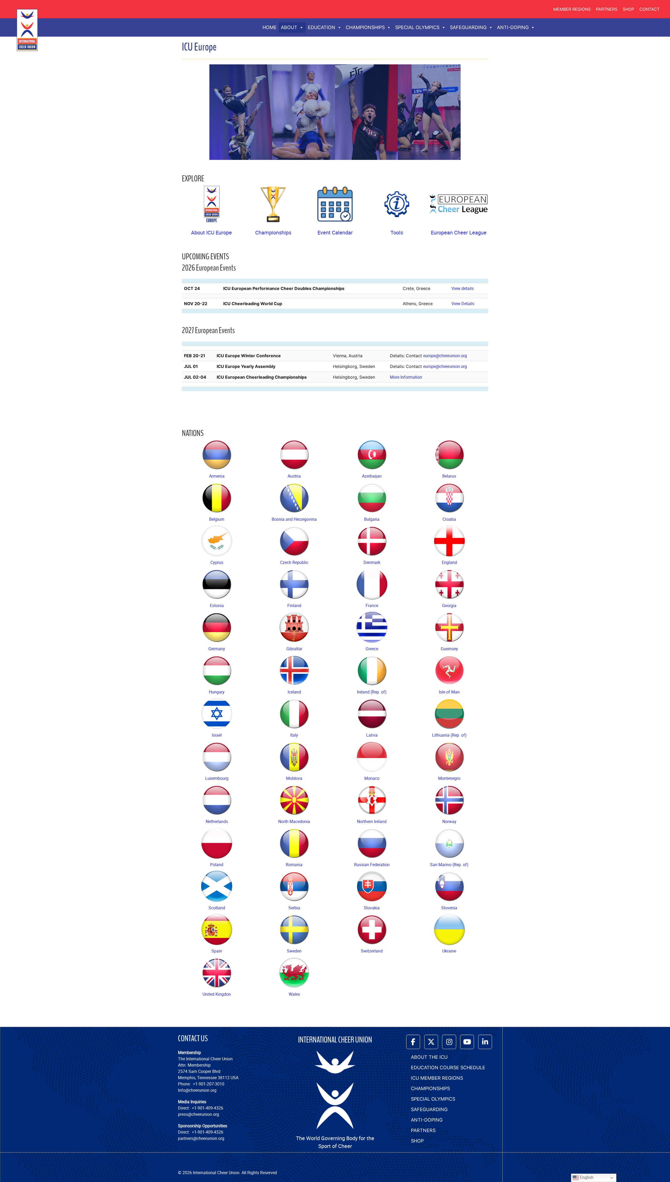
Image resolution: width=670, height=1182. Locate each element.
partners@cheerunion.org (201, 1138)
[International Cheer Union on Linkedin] (485, 1042)
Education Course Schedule (448, 1067)
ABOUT (289, 27)
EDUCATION (321, 27)
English (586, 1177)
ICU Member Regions (437, 1078)
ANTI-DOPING (513, 27)
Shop (628, 9)
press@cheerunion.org (198, 1114)
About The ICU (429, 1057)
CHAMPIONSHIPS (365, 27)
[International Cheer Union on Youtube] (467, 1042)
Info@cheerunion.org (197, 1090)
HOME (270, 27)
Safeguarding (429, 1109)
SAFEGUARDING (468, 27)
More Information (406, 377)
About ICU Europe (211, 232)
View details (462, 288)
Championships (273, 232)
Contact (649, 9)
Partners (606, 9)
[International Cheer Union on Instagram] (449, 1042)
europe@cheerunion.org (445, 355)
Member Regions (572, 9)
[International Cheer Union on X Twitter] (431, 1042)
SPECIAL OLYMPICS (417, 27)
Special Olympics (433, 1099)
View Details (462, 303)
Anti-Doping (427, 1120)
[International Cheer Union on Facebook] (413, 1042)
